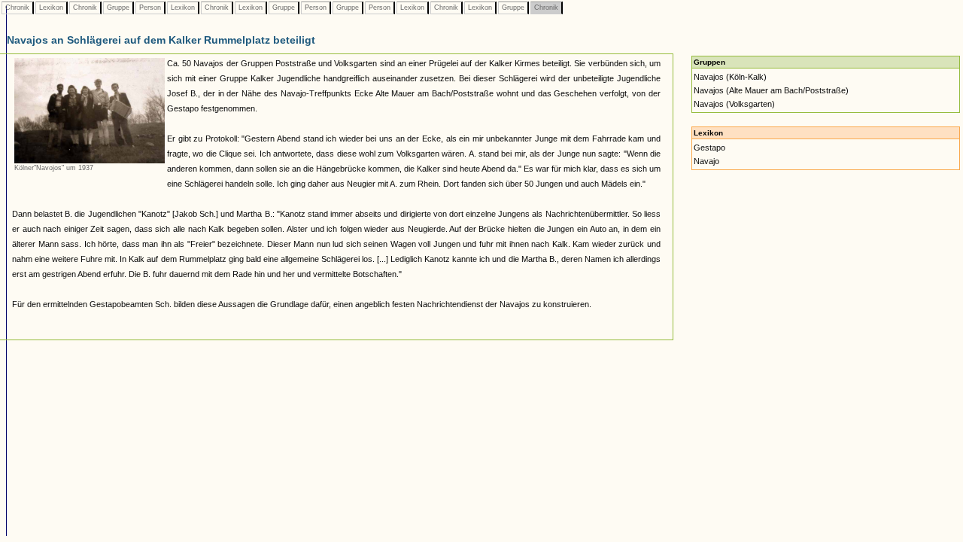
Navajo (706, 161)
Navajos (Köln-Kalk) (730, 76)
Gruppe (118, 7)
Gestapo (709, 147)
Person (150, 7)
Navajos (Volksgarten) (734, 103)
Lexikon (51, 7)
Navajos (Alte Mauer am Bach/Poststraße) (771, 90)
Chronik (17, 7)
